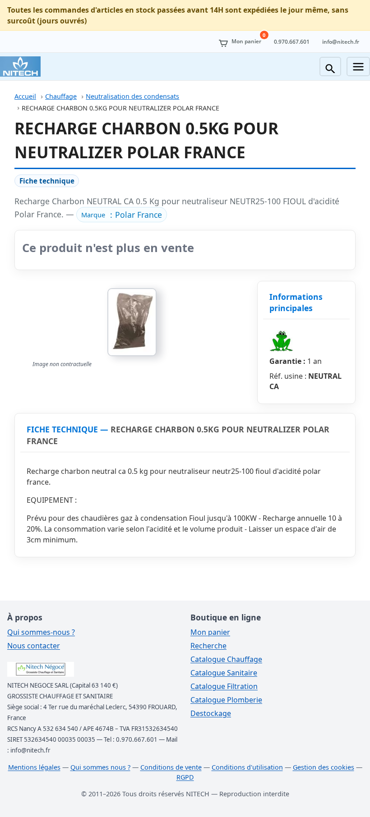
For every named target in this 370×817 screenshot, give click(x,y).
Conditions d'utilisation (247, 767)
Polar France (138, 214)
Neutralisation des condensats (132, 96)
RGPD (185, 777)
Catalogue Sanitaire (223, 673)
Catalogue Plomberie (226, 700)
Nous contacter (33, 646)
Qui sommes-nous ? (41, 632)
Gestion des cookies (323, 767)
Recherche (208, 646)
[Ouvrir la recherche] (330, 66)
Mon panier (210, 632)
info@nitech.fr (340, 42)
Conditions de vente (171, 767)
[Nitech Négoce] (20, 66)
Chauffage (61, 96)
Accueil (25, 96)
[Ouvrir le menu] (358, 66)
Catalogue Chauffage (226, 659)
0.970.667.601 (292, 42)
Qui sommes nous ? (100, 767)
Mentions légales (34, 767)
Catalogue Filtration (224, 686)
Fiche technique (46, 180)
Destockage (210, 713)
